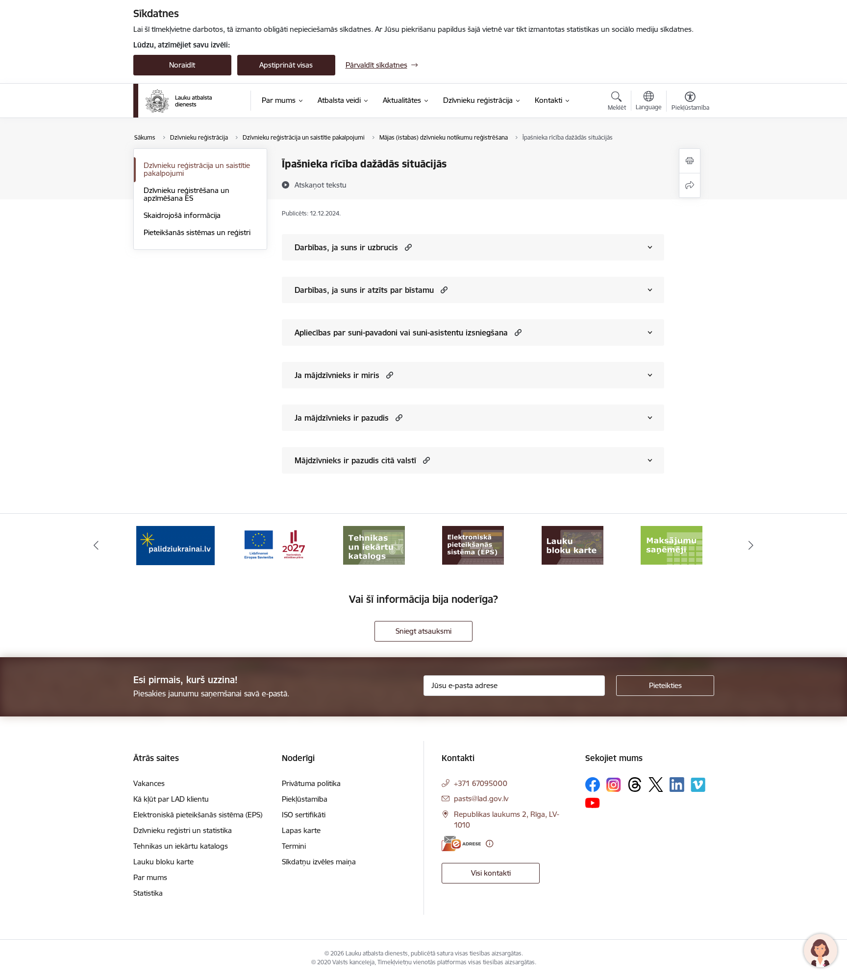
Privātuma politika (311, 783)
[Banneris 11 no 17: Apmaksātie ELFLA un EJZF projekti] (671, 544)
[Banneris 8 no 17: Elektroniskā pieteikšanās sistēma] (374, 544)
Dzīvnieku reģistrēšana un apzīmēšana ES (186, 194)
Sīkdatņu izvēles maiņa (319, 861)
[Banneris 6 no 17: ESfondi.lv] (175, 544)
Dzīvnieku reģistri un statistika (182, 830)
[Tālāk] (751, 546)
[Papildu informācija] (489, 843)
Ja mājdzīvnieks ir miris (337, 375)
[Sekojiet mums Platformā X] (655, 784)
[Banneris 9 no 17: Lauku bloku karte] (473, 544)
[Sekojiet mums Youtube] (592, 802)
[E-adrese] (461, 843)
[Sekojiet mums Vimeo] (698, 785)
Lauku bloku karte (163, 861)
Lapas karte (301, 830)
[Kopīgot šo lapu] (689, 185)
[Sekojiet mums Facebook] (592, 784)
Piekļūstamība (304, 799)
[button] (407, 247)
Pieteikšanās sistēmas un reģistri (197, 232)
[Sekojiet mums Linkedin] (677, 784)
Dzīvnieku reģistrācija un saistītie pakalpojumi (197, 169)
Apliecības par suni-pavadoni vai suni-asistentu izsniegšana (401, 332)
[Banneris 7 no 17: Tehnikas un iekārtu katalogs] (274, 544)
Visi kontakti (491, 873)
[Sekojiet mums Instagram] (613, 785)
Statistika (148, 893)
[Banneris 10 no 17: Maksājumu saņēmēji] (572, 544)
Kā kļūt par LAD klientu (171, 799)
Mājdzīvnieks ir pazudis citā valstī (355, 460)
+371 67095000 (480, 783)
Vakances (149, 783)
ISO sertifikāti (303, 814)
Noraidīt (182, 65)
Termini (294, 846)
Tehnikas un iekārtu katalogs (180, 846)
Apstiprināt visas (286, 65)
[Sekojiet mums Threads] (634, 784)
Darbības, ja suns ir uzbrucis (346, 247)
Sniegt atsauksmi (423, 631)
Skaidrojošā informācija (182, 215)
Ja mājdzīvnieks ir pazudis (342, 418)
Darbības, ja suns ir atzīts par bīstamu (364, 290)
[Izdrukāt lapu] (689, 161)
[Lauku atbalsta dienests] (179, 101)
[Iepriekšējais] (96, 546)
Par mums (150, 877)
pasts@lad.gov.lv (481, 798)
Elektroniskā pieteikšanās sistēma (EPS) (197, 814)
